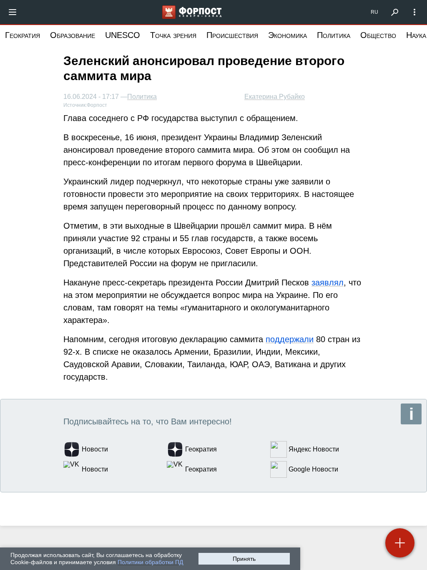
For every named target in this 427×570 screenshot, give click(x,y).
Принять (244, 558)
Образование (72, 35)
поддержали (290, 339)
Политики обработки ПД (150, 562)
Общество (378, 35)
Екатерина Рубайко (274, 96)
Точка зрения (173, 35)
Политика (333, 35)
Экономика (287, 35)
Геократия (22, 35)
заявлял (327, 282)
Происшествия (232, 35)
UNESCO (122, 35)
